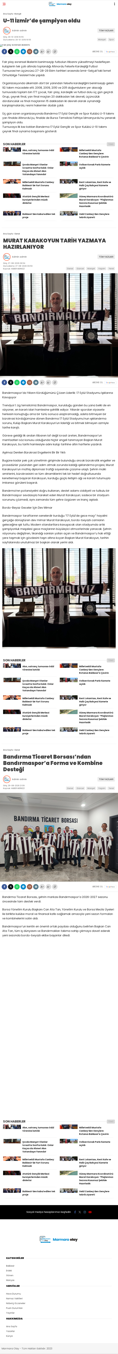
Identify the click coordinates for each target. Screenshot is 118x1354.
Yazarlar (10, 1331)
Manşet (102, 39)
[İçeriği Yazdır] (36, 51)
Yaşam (101, 268)
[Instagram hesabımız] (85, 1212)
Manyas (10, 1280)
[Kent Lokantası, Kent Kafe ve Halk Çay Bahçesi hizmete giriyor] (69, 182)
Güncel (80, 268)
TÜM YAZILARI (106, 30)
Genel (70, 268)
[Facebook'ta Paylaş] (4, 51)
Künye (9, 1336)
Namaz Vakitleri (14, 1298)
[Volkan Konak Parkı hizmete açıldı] (69, 165)
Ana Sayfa (11, 1326)
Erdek (9, 1270)
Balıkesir (10, 1265)
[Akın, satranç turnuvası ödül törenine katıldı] (12, 150)
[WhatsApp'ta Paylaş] (17, 51)
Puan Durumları (14, 1308)
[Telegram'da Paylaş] (23, 51)
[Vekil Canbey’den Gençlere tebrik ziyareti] (69, 214)
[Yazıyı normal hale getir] (54, 51)
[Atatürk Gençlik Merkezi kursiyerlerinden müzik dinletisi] (12, 197)
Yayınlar (10, 1312)
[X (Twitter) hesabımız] (79, 1212)
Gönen (9, 1275)
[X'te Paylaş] (10, 51)
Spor (111, 39)
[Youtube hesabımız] (90, 1212)
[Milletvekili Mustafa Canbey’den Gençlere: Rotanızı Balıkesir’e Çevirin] (69, 150)
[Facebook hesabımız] (75, 1212)
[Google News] (110, 51)
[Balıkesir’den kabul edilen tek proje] (12, 214)
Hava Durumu (13, 1293)
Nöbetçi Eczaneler (15, 1303)
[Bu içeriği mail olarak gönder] (29, 51)
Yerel (111, 268)
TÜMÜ (110, 144)
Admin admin (19, 30)
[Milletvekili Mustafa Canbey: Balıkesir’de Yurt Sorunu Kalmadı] (12, 182)
